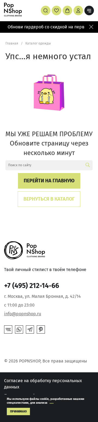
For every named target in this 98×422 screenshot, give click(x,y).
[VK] (8, 329)
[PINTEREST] (41, 329)
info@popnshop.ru (22, 313)
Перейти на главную (49, 181)
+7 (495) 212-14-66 (31, 286)
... (52, 402)
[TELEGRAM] (30, 329)
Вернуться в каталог (49, 199)
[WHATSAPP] (19, 329)
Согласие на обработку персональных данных (43, 383)
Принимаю (18, 411)
